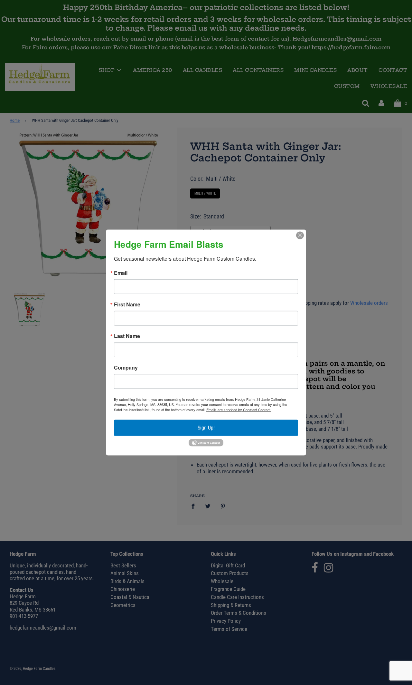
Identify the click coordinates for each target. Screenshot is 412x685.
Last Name (127, 336)
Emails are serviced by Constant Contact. (238, 409)
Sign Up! (206, 428)
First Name (127, 304)
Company (126, 367)
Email (120, 272)
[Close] (300, 235)
